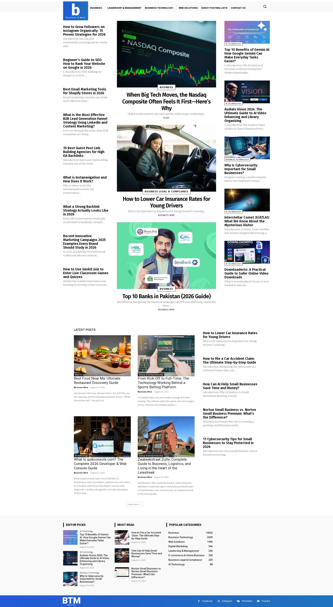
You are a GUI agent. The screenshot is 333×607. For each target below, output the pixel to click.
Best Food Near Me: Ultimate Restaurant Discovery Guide (97, 380)
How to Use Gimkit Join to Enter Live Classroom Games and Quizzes (85, 273)
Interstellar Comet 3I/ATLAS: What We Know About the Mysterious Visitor (247, 221)
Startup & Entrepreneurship (151, 374)
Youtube (266, 601)
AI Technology (233, 44)
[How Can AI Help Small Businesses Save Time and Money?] (122, 555)
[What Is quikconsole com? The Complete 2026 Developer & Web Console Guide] (102, 436)
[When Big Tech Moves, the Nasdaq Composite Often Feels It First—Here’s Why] (166, 54)
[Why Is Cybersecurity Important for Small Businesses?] (247, 147)
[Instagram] (219, 601)
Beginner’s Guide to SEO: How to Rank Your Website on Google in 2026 (84, 64)
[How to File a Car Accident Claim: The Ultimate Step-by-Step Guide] (122, 537)
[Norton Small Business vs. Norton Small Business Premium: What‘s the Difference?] (122, 573)
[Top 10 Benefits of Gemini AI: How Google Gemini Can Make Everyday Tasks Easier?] (247, 32)
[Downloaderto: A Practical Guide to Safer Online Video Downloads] (247, 252)
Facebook (207, 601)
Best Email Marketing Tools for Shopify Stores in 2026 (84, 91)
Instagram (227, 601)
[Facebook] (199, 601)
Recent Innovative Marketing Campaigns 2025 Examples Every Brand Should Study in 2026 (84, 242)
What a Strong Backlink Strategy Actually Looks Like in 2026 (85, 210)
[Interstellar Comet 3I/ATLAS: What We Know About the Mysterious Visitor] (247, 200)
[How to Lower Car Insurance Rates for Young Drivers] (166, 158)
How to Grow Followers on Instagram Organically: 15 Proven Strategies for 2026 (84, 31)
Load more (133, 504)
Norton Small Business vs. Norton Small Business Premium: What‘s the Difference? (229, 413)
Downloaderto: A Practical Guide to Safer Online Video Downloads (246, 273)
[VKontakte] (238, 601)
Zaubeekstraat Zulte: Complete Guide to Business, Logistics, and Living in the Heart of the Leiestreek (164, 466)
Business (166, 87)
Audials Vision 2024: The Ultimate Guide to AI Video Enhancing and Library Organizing (245, 115)
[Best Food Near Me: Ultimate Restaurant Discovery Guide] (102, 355)
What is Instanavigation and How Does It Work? (85, 179)
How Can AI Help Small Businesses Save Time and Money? (230, 386)
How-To (78, 374)
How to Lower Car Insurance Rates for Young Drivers (166, 202)
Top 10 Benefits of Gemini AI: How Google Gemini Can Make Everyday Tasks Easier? (247, 55)
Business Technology (237, 159)
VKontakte (247, 601)
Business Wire (166, 215)
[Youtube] (258, 601)
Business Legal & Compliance (166, 191)
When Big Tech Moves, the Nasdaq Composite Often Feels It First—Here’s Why (166, 101)
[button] (265, 6)
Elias (166, 118)
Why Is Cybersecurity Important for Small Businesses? (240, 169)
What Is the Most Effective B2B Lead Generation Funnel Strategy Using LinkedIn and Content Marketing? (85, 120)
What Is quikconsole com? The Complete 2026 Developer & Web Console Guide (100, 463)
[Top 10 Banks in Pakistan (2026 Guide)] (166, 255)
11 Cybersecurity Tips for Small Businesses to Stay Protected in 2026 (228, 443)
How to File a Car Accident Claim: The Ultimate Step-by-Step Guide (229, 360)
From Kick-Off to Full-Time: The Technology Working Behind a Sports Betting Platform (163, 382)
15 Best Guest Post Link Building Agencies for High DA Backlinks (83, 152)
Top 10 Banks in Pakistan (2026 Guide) (166, 296)
